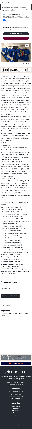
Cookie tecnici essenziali (13, 14)
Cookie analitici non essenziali (15, 20)
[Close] (29, 3)
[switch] (4, 20)
